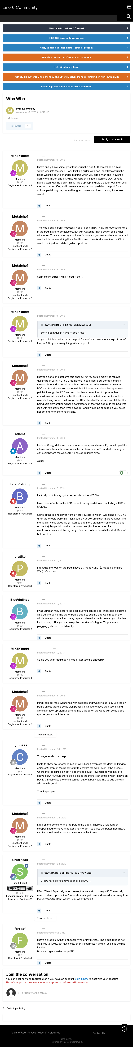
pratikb (20, 556)
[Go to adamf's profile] (20, 446)
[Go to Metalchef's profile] (20, 228)
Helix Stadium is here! (66, 67)
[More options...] (43, 156)
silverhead (20, 860)
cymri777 (20, 745)
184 (21, 242)
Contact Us (99, 1033)
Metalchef (20, 216)
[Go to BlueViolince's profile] (20, 611)
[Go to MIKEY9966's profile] (10, 110)
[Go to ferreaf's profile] (20, 940)
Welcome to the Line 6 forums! (66, 28)
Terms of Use (18, 1032)
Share (14, 118)
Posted (51, 159)
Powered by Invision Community (66, 1042)
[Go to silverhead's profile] (20, 872)
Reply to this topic (112, 139)
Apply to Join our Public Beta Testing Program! (66, 47)
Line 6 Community (20, 7)
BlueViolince (19, 599)
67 (21, 510)
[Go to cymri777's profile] (20, 757)
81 (21, 582)
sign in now (81, 978)
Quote (48, 205)
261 (21, 625)
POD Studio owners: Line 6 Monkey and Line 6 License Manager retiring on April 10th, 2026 (66, 76)
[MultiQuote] (39, 206)
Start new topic (81, 140)
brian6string (20, 484)
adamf (20, 434)
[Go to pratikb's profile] (20, 568)
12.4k (21, 892)
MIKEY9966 (26, 108)
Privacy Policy (36, 1032)
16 (21, 460)
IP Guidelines (52, 1032)
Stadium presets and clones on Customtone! (66, 86)
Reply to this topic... (36, 992)
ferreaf (20, 929)
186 (21, 182)
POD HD (44, 112)
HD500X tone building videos (66, 38)
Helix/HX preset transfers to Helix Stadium (66, 57)
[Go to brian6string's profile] (20, 496)
